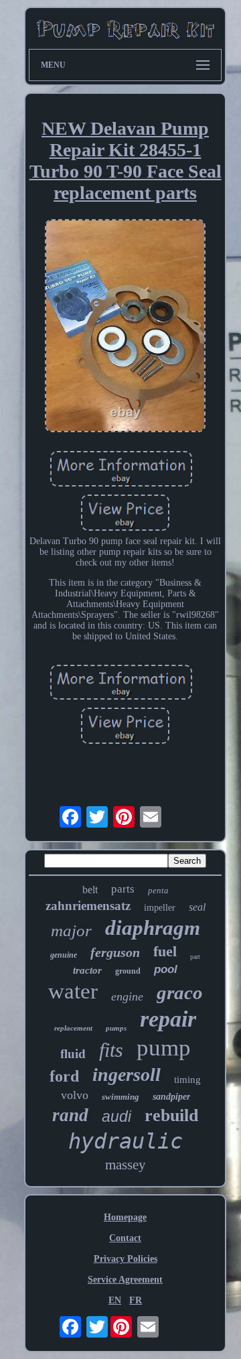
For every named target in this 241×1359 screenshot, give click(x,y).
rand (70, 1115)
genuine (63, 955)
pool (165, 969)
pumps (116, 1028)
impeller (159, 908)
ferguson (115, 952)
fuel (165, 951)
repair (168, 1019)
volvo (74, 1095)
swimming (120, 1097)
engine (127, 996)
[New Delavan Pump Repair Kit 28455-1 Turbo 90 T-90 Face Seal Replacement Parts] (125, 327)
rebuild (171, 1115)
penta (158, 890)
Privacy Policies (125, 1259)
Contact (125, 1238)
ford (64, 1076)
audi (116, 1116)
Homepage (125, 1217)
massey (125, 1165)
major (71, 930)
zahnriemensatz (88, 906)
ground (128, 971)
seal (197, 907)
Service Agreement (125, 1280)
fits (111, 1050)
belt (90, 889)
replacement (73, 1028)
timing (187, 1079)
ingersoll (126, 1074)
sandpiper (171, 1097)
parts (123, 889)
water (73, 991)
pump (164, 1048)
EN (114, 1300)
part (195, 956)
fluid (73, 1054)
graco (180, 992)
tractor (87, 970)
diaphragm (152, 928)
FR (135, 1300)
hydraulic (125, 1141)
